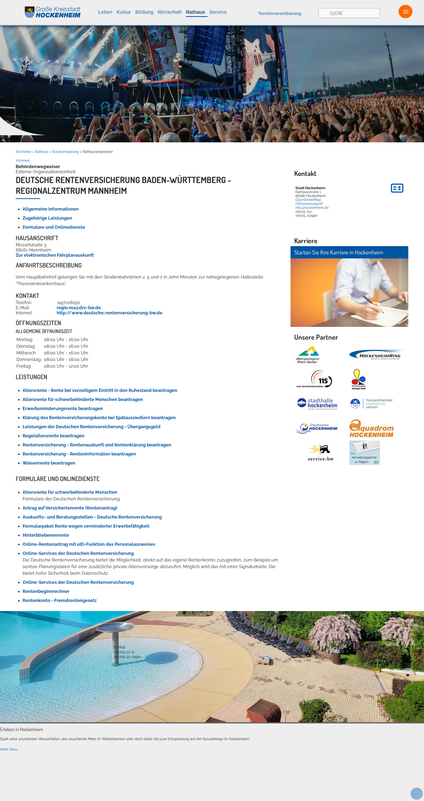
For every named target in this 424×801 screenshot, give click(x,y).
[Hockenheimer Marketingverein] (371, 403)
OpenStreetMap (308, 200)
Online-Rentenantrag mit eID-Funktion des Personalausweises (89, 544)
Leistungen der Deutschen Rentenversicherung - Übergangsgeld (91, 426)
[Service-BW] (320, 452)
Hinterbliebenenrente (46, 535)
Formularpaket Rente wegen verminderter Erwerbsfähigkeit (86, 526)
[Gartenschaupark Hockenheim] (358, 379)
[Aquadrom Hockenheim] (371, 428)
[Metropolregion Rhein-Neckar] (307, 354)
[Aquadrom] (212, 721)
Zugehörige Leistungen (47, 218)
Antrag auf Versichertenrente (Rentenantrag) (70, 507)
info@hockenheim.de (312, 208)
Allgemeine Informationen (51, 209)
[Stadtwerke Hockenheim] (316, 428)
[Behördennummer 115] (313, 379)
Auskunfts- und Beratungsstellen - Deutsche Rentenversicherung (92, 517)
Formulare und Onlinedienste (54, 227)
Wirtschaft (170, 12)
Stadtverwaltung (65, 152)
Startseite (23, 152)
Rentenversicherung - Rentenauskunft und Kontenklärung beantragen (97, 444)
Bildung (144, 12)
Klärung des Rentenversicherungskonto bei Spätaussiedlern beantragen (99, 417)
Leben (105, 12)
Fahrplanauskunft (309, 204)
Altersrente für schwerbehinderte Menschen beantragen (83, 399)
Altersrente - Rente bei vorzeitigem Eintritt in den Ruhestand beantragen (100, 390)
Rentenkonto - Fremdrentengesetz (60, 600)
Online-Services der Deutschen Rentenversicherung (78, 553)
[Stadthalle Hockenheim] (317, 404)
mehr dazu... (9, 749)
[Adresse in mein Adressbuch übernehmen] (397, 193)
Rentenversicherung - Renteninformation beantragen (79, 453)
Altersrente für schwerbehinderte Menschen (70, 492)
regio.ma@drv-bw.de (79, 307)
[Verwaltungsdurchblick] (364, 453)
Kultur (124, 12)
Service (218, 12)
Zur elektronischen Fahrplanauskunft (55, 255)
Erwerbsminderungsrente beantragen (63, 408)
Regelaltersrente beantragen (53, 435)
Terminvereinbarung (279, 13)
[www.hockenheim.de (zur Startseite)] (40, 9)
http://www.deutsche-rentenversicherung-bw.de (109, 312)
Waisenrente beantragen (49, 463)
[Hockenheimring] (376, 355)
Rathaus (195, 12)
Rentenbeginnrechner (46, 591)
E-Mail (119, 647)
